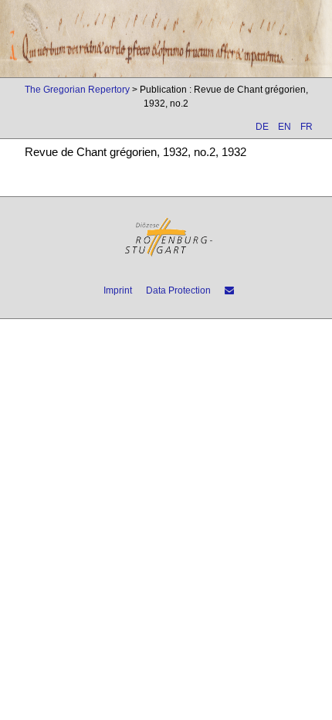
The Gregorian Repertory (77, 89)
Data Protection (178, 290)
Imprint (117, 290)
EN (284, 126)
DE (262, 126)
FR (306, 126)
